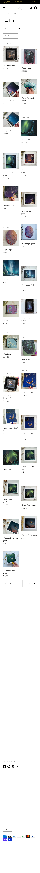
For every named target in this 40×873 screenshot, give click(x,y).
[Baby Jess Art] (20, 8)
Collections (11, 14)
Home (4, 14)
